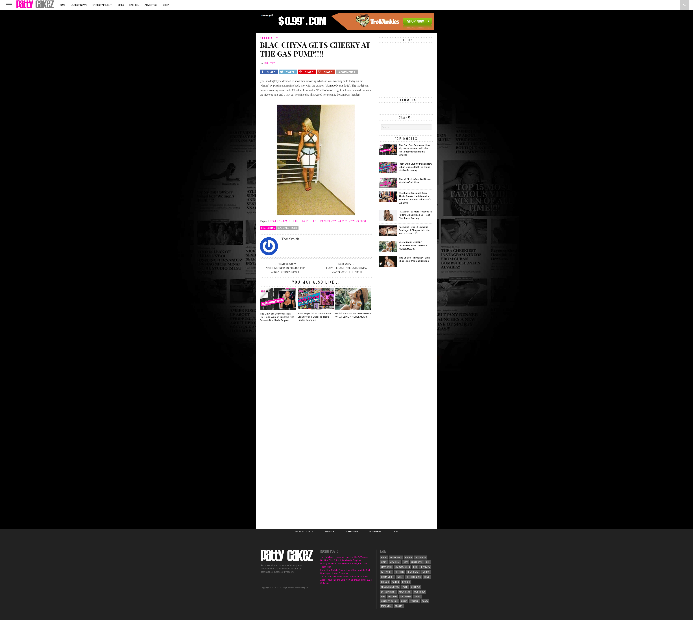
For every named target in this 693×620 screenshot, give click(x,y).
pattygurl (386, 572)
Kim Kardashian (402, 567)
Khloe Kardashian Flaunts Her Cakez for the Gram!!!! (285, 270)
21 (328, 221)
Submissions (352, 532)
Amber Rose (416, 562)
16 (310, 221)
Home (62, 5)
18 (317, 221)
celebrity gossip (389, 601)
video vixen (386, 567)
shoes (417, 596)
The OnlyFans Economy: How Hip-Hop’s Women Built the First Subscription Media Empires (277, 317)
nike (383, 596)
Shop (166, 5)
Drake (427, 576)
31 (364, 221)
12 (296, 221)
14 (303, 221)
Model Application (304, 532)
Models (408, 557)
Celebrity (399, 572)
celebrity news (413, 576)
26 (346, 221)
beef (415, 567)
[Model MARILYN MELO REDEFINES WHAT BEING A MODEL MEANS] (353, 309)
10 (288, 221)
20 (325, 221)
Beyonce (406, 581)
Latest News (79, 5)
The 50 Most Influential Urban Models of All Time (344, 576)
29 (357, 221)
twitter (414, 601)
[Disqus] (316, 373)
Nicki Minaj (395, 562)
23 (335, 221)
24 (339, 221)
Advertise (151, 5)
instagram (421, 557)
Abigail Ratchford (390, 586)
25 (343, 221)
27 (350, 221)
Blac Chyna (283, 227)
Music (404, 601)
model (294, 227)
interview (425, 567)
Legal (395, 532)
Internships (375, 532)
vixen (405, 586)
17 (314, 221)
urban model (387, 576)
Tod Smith (269, 62)
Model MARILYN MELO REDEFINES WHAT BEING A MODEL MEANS (353, 315)
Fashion (134, 5)
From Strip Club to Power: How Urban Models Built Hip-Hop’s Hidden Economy (314, 316)
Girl (428, 562)
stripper (415, 586)
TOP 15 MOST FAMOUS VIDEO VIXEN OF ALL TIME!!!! (346, 270)
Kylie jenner (419, 591)
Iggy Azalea (405, 596)
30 (361, 221)
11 (292, 221)
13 (299, 221)
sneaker (385, 581)
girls (383, 562)
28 (353, 221)
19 (321, 221)
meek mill (392, 596)
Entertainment (102, 5)
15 (307, 221)
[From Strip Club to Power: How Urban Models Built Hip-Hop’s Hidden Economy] (316, 309)
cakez (399, 576)
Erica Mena (386, 606)
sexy (406, 562)
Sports (398, 606)
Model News (396, 557)
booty (425, 601)
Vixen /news (404, 591)
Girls (120, 5)
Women (395, 581)
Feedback (329, 532)
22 (332, 221)
